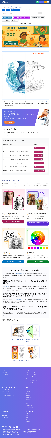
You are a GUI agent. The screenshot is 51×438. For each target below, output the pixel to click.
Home (3, 9)
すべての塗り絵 (5, 372)
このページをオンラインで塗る (22, 17)
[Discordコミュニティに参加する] (37, 2)
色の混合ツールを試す (37, 261)
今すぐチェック (5, 135)
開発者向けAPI (5, 417)
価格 (27, 417)
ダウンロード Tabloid (39, 170)
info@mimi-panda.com (18, 432)
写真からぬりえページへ (31, 372)
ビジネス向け (5, 411)
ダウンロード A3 (38, 159)
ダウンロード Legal (39, 166)
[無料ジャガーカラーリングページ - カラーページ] (18, 331)
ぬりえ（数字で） (5, 374)
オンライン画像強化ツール (31, 380)
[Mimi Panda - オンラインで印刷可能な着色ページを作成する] (5, 2)
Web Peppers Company (30, 431)
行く (40, 13)
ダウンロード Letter (39, 163)
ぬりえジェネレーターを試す (13, 221)
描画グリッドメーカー (6, 393)
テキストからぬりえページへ (32, 378)
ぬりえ (8, 9)
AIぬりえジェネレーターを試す (13, 261)
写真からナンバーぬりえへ (31, 374)
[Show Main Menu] (48, 2)
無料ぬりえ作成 (7, 17)
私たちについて (29, 399)
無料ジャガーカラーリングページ (18, 340)
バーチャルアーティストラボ (8, 387)
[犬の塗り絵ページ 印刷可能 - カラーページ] (18, 352)
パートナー (28, 401)
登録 (45, 2)
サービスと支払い (29, 407)
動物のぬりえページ (15, 9)
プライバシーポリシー (7, 434)
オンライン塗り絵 (5, 389)
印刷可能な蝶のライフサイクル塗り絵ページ (32, 340)
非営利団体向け (29, 405)
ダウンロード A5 (38, 151)
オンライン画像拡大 (30, 382)
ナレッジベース (29, 413)
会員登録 (28, 421)
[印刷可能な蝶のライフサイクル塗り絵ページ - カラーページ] (32, 331)
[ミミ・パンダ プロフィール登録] (25, 36)
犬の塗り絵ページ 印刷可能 (17, 360)
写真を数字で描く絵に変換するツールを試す (38, 223)
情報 (27, 387)
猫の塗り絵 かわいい (30, 360)
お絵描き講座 (28, 397)
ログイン (41, 2)
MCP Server (4, 415)
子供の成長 (28, 391)
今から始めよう (9, 122)
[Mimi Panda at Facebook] (17, 426)
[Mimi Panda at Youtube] (14, 426)
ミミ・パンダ (6, 286)
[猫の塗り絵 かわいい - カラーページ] (32, 352)
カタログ (4, 370)
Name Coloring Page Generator (32, 376)
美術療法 (28, 395)
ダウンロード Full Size (39, 147)
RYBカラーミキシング (6, 391)
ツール (27, 370)
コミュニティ (28, 393)
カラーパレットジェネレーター (8, 395)
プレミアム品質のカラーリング (40, 53)
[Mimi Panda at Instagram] (10, 426)
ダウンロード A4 (38, 155)
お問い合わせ (28, 403)
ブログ (27, 389)
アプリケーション (30, 411)
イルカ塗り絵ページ (19, 273)
